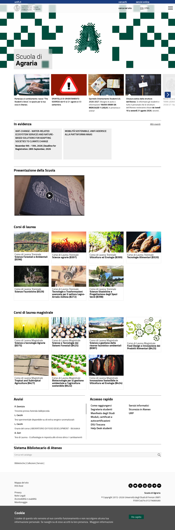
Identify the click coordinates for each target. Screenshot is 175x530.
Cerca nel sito (125, 8)
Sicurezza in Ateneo (140, 409)
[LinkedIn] (145, 486)
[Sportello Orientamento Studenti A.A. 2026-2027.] (106, 93)
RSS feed (19, 485)
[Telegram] (154, 486)
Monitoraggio (21, 502)
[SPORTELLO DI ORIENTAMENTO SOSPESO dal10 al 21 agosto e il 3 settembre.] (69, 90)
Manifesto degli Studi (103, 413)
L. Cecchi (19, 415)
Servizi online (142, 1)
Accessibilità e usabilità (25, 498)
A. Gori (18, 432)
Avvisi (18, 399)
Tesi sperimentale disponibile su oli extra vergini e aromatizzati (44, 419)
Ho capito (136, 517)
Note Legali (20, 495)
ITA (141, 8)
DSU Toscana (98, 424)
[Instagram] (150, 486)
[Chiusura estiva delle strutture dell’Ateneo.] (143, 93)
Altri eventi (155, 124)
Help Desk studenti (101, 428)
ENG (147, 8)
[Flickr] (159, 486)
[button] (168, 95)
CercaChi (123, 1)
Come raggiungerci (101, 405)
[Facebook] (140, 486)
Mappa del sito (22, 482)
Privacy (18, 492)
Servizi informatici (139, 405)
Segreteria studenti (101, 409)
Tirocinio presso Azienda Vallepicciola (32, 410)
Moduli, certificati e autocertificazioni (101, 418)
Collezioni (31, 463)
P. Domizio (20, 406)
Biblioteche (20, 463)
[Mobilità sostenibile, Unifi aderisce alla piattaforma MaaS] (87, 143)
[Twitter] (130, 486)
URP (131, 413)
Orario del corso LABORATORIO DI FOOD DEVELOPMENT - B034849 (47, 428)
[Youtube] (135, 486)
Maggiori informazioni (101, 522)
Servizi (40, 463)
